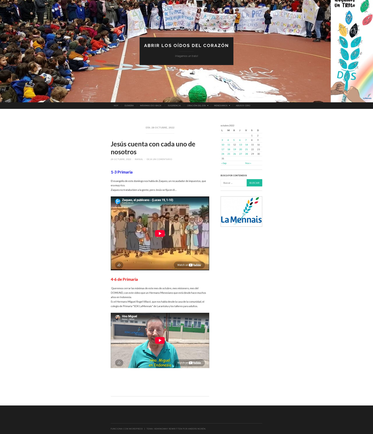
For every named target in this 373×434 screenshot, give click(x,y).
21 (246, 149)
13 (240, 144)
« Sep (224, 163)
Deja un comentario (159, 159)
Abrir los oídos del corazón (186, 45)
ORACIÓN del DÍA (196, 105)
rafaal (139, 159)
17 (222, 149)
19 (234, 149)
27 (240, 153)
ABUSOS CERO (243, 105)
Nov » (248, 163)
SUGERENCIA (174, 105)
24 (222, 153)
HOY (116, 105)
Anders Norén (196, 428)
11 (228, 144)
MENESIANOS (221, 105)
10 (222, 144)
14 (246, 144)
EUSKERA (129, 105)
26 (234, 153)
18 (228, 149)
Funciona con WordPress (127, 428)
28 (246, 153)
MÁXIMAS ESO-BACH (150, 105)
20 (240, 149)
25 (228, 153)
